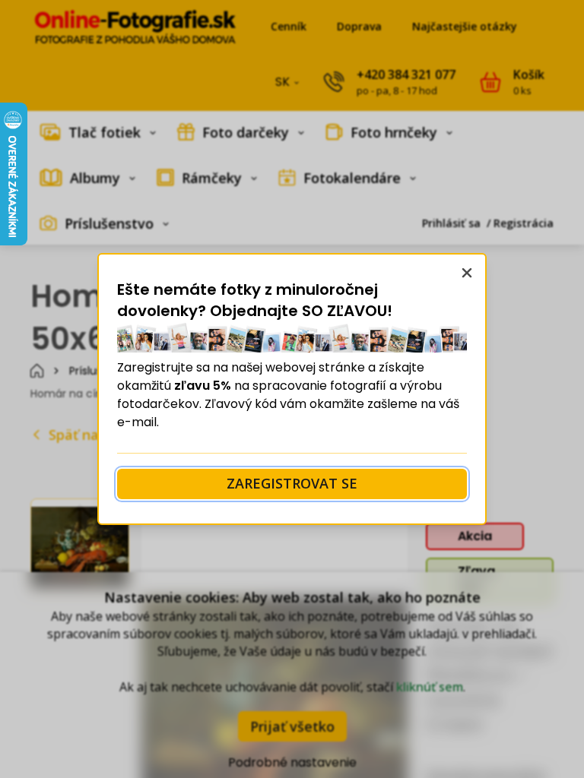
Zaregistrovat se (292, 483)
